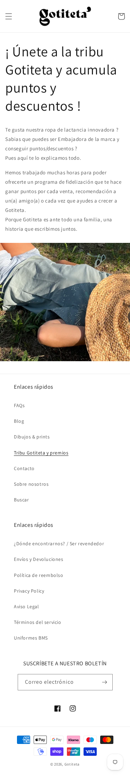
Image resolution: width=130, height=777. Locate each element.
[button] (8, 16)
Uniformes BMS (31, 638)
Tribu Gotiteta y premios (41, 453)
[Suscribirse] (104, 682)
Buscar (21, 500)
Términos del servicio (37, 622)
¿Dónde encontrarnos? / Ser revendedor (59, 543)
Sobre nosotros (31, 484)
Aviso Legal (26, 606)
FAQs (19, 405)
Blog (19, 421)
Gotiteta (72, 764)
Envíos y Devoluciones (38, 559)
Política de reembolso (38, 575)
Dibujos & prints (32, 437)
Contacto (24, 468)
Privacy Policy (29, 591)
